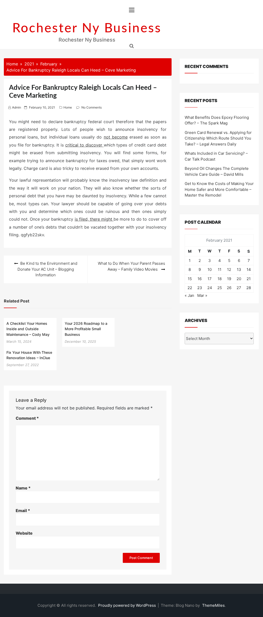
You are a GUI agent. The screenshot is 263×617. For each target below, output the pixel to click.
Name (23, 488)
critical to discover (84, 145)
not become (116, 137)
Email (23, 510)
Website (24, 533)
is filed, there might (94, 219)
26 (229, 287)
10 (210, 269)
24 (209, 287)
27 (239, 287)
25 (219, 287)
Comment (27, 418)
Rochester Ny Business (87, 28)
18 (220, 278)
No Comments (91, 107)
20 (239, 278)
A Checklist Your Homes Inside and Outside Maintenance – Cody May (28, 329)
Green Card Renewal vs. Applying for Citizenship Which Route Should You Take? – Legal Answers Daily (218, 138)
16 (200, 278)
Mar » (202, 295)
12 (229, 269)
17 (210, 278)
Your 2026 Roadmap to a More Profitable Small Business (86, 329)
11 (219, 269)
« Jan (189, 295)
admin (16, 107)
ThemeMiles (213, 605)
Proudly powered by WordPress (127, 605)
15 (190, 278)
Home (67, 107)
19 (229, 278)
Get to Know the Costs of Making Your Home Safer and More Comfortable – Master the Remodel (219, 189)
